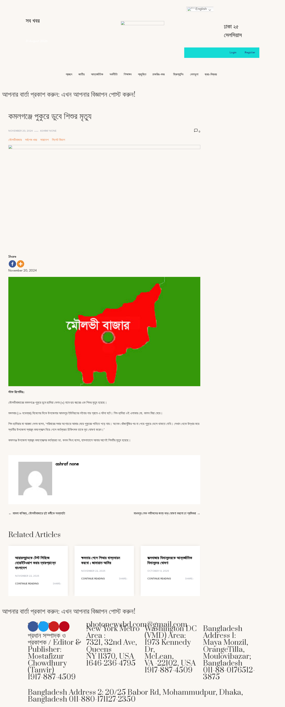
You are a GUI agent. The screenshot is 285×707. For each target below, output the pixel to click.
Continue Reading (27, 584)
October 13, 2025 (158, 571)
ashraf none (48, 131)
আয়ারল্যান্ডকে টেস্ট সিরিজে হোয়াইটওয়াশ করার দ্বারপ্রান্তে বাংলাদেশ (35, 563)
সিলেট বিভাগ (58, 140)
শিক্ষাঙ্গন (128, 74)
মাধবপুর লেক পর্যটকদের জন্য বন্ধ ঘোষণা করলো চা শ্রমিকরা (165, 513)
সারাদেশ (44, 140)
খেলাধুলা (194, 74)
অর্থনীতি (113, 74)
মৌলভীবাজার (15, 140)
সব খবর (33, 21)
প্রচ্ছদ (69, 74)
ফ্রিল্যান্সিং (178, 74)
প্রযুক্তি (142, 74)
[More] (20, 264)
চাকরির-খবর (159, 74)
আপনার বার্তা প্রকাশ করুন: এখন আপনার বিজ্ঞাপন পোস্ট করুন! (68, 94)
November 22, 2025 (27, 576)
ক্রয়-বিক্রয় (211, 74)
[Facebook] (12, 264)
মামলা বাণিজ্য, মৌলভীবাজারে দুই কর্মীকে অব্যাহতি (39, 513)
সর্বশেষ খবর (31, 140)
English (201, 9)
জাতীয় (81, 74)
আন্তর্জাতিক (97, 74)
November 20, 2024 (20, 131)
